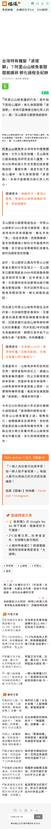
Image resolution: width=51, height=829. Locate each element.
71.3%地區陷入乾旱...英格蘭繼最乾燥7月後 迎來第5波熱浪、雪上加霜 (37, 640)
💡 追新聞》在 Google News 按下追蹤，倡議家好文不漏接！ (27, 525)
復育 (8, 571)
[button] (47, 3)
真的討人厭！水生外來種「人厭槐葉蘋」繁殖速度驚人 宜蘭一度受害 (36, 704)
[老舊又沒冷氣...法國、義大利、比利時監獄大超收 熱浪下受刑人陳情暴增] (12, 662)
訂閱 (38, 816)
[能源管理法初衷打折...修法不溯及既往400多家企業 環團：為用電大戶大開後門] (12, 790)
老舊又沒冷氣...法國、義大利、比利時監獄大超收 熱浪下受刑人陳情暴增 (36, 660)
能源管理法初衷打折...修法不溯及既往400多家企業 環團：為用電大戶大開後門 (36, 788)
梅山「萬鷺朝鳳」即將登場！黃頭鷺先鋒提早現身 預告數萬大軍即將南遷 (36, 737)
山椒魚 (23, 565)
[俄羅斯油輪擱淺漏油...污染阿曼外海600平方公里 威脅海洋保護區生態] (12, 773)
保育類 (9, 565)
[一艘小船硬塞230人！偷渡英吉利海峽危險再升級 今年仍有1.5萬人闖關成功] (12, 679)
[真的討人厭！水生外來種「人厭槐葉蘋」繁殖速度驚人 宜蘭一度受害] (12, 706)
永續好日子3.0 (25, 9)
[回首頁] (11, 3)
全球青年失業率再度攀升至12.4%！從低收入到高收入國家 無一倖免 (36, 623)
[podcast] (37, 3)
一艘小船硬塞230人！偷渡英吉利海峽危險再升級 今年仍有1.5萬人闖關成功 (37, 677)
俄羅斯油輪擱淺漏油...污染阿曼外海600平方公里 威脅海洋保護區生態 (36, 771)
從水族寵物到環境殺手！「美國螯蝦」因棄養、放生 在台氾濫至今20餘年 (36, 720)
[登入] (42, 3)
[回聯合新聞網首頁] (4, 3)
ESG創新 (42, 9)
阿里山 (37, 565)
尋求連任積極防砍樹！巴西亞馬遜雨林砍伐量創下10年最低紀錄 (36, 754)
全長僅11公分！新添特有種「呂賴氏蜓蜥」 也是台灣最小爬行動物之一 (26, 352)
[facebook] (32, 3)
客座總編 (7, 9)
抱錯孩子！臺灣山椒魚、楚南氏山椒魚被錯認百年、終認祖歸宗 (26, 198)
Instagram (21, 496)
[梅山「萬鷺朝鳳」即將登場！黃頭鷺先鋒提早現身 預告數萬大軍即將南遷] (12, 739)
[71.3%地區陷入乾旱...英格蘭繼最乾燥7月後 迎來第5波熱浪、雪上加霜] (12, 642)
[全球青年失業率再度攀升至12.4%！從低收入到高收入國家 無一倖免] (12, 625)
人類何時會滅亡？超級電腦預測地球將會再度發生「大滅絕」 (27, 549)
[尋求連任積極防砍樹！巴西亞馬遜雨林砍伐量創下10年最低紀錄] (12, 756)
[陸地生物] (5, 87)
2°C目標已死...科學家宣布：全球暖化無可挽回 (27, 537)
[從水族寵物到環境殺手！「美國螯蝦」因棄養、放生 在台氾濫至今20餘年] (12, 722)
